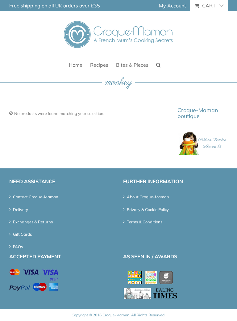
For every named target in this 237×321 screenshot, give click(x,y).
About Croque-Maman (148, 196)
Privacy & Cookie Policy (148, 209)
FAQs (18, 246)
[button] (158, 64)
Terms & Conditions (144, 221)
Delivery (20, 209)
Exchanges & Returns (33, 221)
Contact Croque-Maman (35, 196)
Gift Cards (22, 234)
